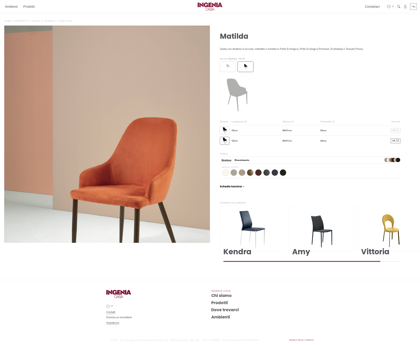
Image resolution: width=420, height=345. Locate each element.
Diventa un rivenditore (119, 317)
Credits (309, 340)
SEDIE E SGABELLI (45, 21)
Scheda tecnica (231, 186)
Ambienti (11, 6)
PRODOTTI (22, 21)
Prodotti (29, 6)
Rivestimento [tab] (242, 160)
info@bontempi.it (231, 340)
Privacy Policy (297, 340)
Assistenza (112, 322)
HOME (8, 21)
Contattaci (372, 6)
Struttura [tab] (226, 160)
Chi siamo (221, 295)
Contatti (110, 312)
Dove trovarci (225, 310)
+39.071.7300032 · (212, 340)
